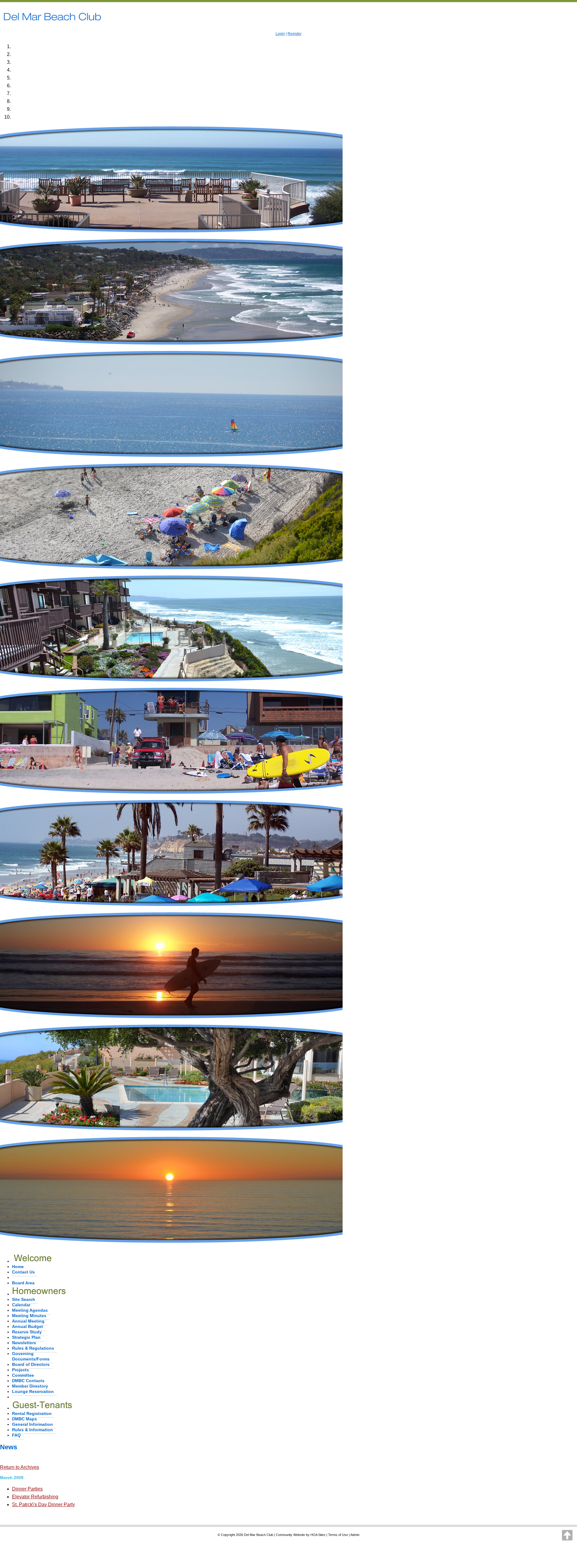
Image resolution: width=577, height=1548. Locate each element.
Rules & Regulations (33, 1348)
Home (18, 1266)
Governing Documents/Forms (31, 1356)
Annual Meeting (28, 1321)
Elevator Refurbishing (35, 1496)
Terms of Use (338, 1535)
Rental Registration (32, 1413)
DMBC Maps (24, 1418)
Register (294, 34)
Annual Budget (27, 1326)
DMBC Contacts (28, 1380)
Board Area (23, 1282)
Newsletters (24, 1342)
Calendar (21, 1304)
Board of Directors (31, 1364)
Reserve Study (27, 1331)
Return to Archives (19, 1467)
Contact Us (23, 1272)
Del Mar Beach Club (258, 1535)
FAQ (16, 1435)
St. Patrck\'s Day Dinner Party (43, 1504)
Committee (23, 1375)
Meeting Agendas (30, 1310)
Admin (354, 1535)
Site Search (23, 1299)
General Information (32, 1424)
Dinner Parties (27, 1488)
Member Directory (30, 1386)
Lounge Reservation (33, 1391)
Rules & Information (32, 1429)
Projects (20, 1369)
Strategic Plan (26, 1337)
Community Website (290, 1535)
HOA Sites (317, 1535)
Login (280, 34)
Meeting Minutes (29, 1315)
